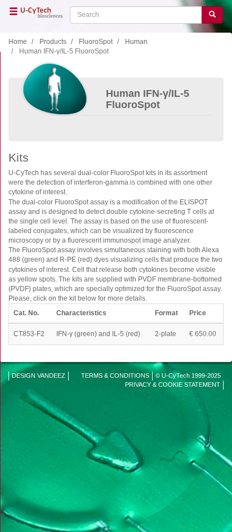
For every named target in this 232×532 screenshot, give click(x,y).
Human (136, 42)
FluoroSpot (96, 42)
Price (197, 313)
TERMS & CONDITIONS (115, 375)
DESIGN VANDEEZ (38, 375)
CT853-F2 (29, 334)
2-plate (165, 334)
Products (52, 42)
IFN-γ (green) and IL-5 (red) (98, 334)
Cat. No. (26, 313)
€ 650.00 (202, 334)
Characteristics (81, 313)
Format (166, 313)
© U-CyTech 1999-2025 (188, 375)
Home (17, 42)
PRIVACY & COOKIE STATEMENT (172, 384)
